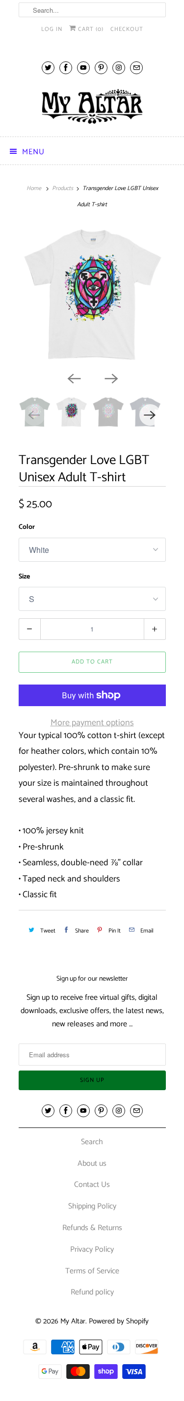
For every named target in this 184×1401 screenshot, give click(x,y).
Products (62, 188)
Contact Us (92, 1184)
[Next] (111, 377)
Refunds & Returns (92, 1228)
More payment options (92, 722)
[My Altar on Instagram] (118, 67)
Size (24, 576)
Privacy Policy (92, 1249)
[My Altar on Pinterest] (101, 67)
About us (92, 1163)
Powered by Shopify (119, 1321)
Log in (51, 29)
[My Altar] (92, 106)
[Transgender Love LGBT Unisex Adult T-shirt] (92, 295)
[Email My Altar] (136, 67)
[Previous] (73, 377)
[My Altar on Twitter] (48, 67)
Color (27, 527)
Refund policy (92, 1292)
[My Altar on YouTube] (83, 67)
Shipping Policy (92, 1206)
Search (92, 1142)
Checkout (126, 29)
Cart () (90, 29)
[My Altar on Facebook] (65, 67)
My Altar (72, 1321)
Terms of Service (92, 1271)
